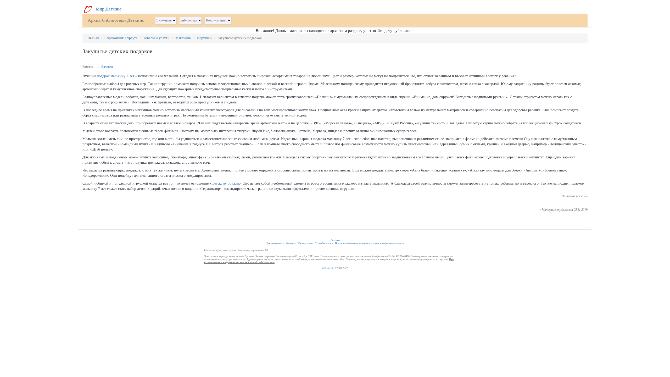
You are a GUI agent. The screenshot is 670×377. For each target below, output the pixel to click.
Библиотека (189, 20)
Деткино (335, 240)
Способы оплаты (324, 243)
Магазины (183, 38)
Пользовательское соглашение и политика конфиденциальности (369, 243)
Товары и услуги (156, 38)
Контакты (291, 243)
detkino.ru (327, 268)
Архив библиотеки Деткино (116, 20)
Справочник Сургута (120, 38)
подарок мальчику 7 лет (115, 76)
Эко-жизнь (164, 20)
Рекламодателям (275, 243)
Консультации (216, 20)
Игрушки (204, 38)
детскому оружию (227, 183)
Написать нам (305, 243)
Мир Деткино (108, 9)
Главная (92, 38)
